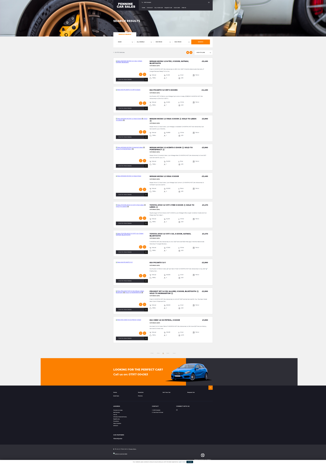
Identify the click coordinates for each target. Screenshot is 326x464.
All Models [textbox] (140, 41)
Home (143, 7)
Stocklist (150, 7)
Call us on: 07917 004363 (130, 374)
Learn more (182, 462)
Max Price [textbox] (178, 41)
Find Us (184, 7)
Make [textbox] (119, 41)
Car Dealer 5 (208, 459)
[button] (210, 388)
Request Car (168, 7)
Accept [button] (190, 462)
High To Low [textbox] (201, 52)
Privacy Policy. (132, 449)
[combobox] (125, 42)
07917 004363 (147, 2)
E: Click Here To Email (157, 412)
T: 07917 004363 (156, 410)
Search (200, 41)
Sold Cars (177, 7)
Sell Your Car (158, 7)
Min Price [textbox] (159, 41)
